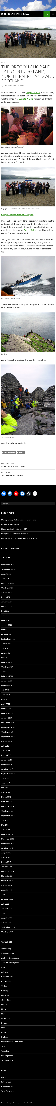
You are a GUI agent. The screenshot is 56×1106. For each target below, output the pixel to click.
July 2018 (5, 746)
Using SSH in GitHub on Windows (14, 534)
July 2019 (5, 690)
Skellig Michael (30, 230)
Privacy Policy (6, 1103)
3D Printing (6, 949)
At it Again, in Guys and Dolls (13, 464)
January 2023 (6, 625)
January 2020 (6, 681)
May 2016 (5, 825)
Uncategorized (7, 1055)
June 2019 (5, 695)
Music (3, 1032)
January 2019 (6, 718)
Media (3, 1028)
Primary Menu (53, 14)
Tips (3, 1046)
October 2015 (7, 848)
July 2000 (5, 904)
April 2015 (5, 857)
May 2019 (5, 699)
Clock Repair (6, 981)
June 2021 (5, 653)
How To (4, 1014)
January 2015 (6, 867)
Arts (3, 62)
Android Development (10, 958)
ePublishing (6, 1000)
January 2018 (6, 760)
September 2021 (8, 639)
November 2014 (7, 876)
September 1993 (8, 927)
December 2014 (7, 871)
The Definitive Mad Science (12, 474)
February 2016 (7, 834)
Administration (7, 953)
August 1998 (6, 918)
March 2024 (6, 597)
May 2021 (5, 657)
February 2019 (7, 713)
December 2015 (7, 839)
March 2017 (6, 797)
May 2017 (5, 788)
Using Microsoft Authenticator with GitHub (19, 538)
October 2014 (7, 881)
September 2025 (8, 569)
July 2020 (5, 671)
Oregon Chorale (33, 92)
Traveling (5, 1051)
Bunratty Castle (26, 98)
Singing (21, 452)
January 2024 (6, 602)
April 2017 (5, 792)
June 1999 (5, 913)
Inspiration (5, 1018)
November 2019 (7, 685)
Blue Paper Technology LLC (15, 13)
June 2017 (5, 783)
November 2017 (7, 764)
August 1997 (6, 922)
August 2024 (6, 592)
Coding (4, 986)
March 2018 (6, 755)
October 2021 (7, 634)
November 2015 (7, 843)
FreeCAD (5, 1004)
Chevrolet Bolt (7, 976)
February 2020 (7, 676)
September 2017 (8, 774)
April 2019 (5, 704)
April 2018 (5, 750)
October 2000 (7, 899)
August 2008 (6, 890)
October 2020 (7, 667)
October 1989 (7, 932)
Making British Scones (10, 524)
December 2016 (7, 806)
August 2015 (6, 853)
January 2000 (6, 908)
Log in (3, 1077)
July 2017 (5, 778)
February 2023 (7, 620)
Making (4, 1023)
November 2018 (7, 727)
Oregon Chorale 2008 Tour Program (17, 214)
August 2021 (6, 643)
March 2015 (6, 862)
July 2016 (5, 820)
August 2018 (6, 741)
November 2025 (7, 564)
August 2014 (6, 885)
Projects (4, 1037)
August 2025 (6, 574)
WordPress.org (7, 1091)
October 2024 (7, 588)
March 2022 (6, 630)
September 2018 (8, 736)
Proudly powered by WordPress (24, 1103)
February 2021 (7, 662)
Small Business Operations (12, 1042)
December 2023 (7, 606)
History (4, 1009)
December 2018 (7, 722)
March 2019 (6, 709)
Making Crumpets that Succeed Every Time (18, 520)
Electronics (5, 995)
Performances (9, 452)
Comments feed (7, 1086)
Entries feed (6, 1082)
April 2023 (5, 616)
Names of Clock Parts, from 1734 (14, 529)
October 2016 (7, 811)
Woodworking (7, 1060)
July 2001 (5, 894)
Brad (22, 86)
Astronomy (5, 972)
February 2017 (7, 802)
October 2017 (7, 769)
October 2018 (7, 732)
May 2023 (5, 611)
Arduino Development (10, 963)
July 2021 (5, 648)
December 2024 (7, 583)
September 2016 (8, 815)
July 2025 (5, 578)
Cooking (4, 990)
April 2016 (5, 829)
